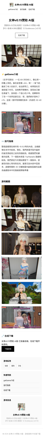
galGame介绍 (13, 9)
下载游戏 (8, 349)
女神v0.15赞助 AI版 (24, 4)
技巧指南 (23, 9)
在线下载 (32, 9)
